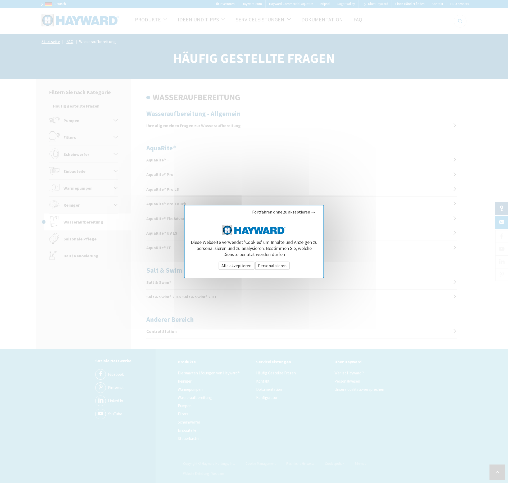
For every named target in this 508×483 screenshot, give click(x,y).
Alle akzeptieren (236, 265)
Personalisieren (272, 265)
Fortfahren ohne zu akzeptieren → (283, 212)
